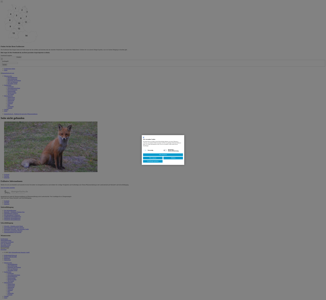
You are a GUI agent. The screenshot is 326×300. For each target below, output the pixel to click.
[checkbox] (144, 150)
